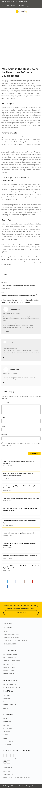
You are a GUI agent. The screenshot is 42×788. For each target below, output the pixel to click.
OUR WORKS (7, 728)
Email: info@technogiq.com (24, 6)
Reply (7, 331)
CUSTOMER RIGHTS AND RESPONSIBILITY (16, 778)
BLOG (5, 738)
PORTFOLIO (7, 722)
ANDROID (6, 698)
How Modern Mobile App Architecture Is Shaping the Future (21, 498)
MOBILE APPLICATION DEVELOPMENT (16, 641)
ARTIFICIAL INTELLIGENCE (11, 661)
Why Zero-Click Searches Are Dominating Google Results (20, 555)
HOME (5, 719)
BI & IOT (6, 631)
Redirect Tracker (9, 684)
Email (3, 426)
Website (4, 435)
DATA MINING (8, 664)
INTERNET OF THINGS (10, 654)
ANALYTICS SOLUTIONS (11, 634)
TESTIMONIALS (7, 744)
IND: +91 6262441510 (8, 2)
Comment (5, 403)
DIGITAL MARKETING (10, 644)
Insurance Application (11, 688)
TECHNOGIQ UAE (8, 741)
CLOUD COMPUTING (10, 658)
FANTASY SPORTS (9, 671)
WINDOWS (6, 695)
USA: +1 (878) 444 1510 (8, 6)
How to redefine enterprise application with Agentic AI (19, 533)
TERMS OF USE (8, 774)
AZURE (5, 708)
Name (3, 417)
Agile (5, 274)
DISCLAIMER (7, 771)
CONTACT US (7, 768)
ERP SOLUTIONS (8, 674)
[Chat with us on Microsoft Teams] (5, 762)
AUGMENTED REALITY (10, 667)
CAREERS (6, 735)
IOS (4, 702)
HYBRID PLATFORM (9, 705)
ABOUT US (6, 731)
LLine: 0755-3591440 (21, 2)
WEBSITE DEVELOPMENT (12, 637)
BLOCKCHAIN (8, 628)
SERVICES (6, 725)
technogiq (11, 342)
